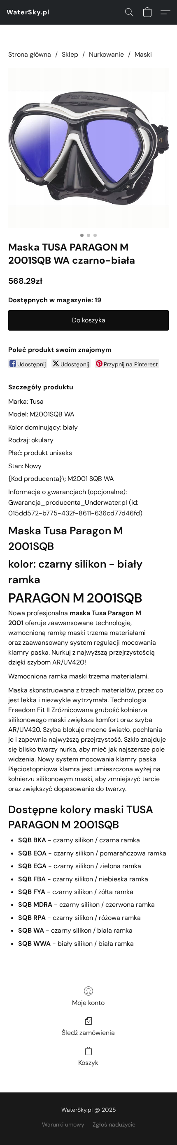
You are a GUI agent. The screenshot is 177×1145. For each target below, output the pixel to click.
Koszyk (88, 1062)
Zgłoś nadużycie (114, 1124)
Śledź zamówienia (88, 1032)
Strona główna (29, 54)
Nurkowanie (106, 54)
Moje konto (88, 1002)
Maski (143, 54)
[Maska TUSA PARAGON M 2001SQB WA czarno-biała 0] (88, 148)
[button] (28, 12)
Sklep (70, 54)
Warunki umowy (63, 1124)
